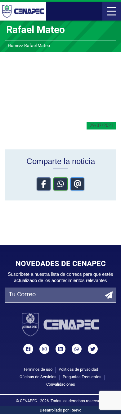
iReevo (75, 410)
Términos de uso (37, 370)
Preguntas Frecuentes (82, 377)
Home (13, 46)
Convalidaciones (60, 385)
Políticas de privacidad (78, 370)
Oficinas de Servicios (38, 377)
